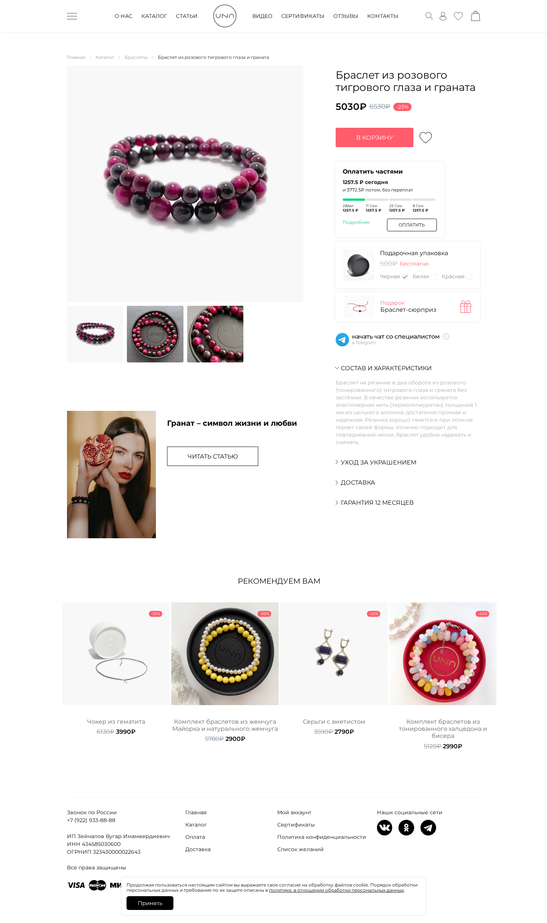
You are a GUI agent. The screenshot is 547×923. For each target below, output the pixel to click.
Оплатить (412, 225)
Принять (150, 903)
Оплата (195, 837)
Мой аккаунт (294, 812)
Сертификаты (296, 824)
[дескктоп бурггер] (72, 16)
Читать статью (213, 456)
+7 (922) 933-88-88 (91, 820)
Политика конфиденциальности (321, 837)
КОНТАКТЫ (383, 16)
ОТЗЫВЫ (345, 16)
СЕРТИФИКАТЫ (302, 16)
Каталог (196, 824)
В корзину (374, 137)
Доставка (198, 849)
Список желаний (300, 849)
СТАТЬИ (187, 16)
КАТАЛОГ (154, 16)
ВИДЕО (262, 16)
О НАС (123, 16)
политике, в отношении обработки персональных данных (336, 890)
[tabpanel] (115, 669)
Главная (196, 812)
